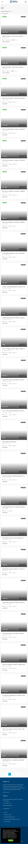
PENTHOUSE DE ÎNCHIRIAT (9, 441)
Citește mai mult (6, 792)
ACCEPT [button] (11, 840)
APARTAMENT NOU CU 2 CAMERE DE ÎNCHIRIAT (14, 507)
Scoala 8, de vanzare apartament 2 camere (13, 379)
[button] (12, 11)
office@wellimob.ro (8, 805)
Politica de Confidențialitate (9, 816)
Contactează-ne (6, 808)
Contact (5, 812)
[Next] (18, 774)
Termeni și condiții (7, 814)
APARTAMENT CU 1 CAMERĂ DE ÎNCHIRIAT (13, 760)
